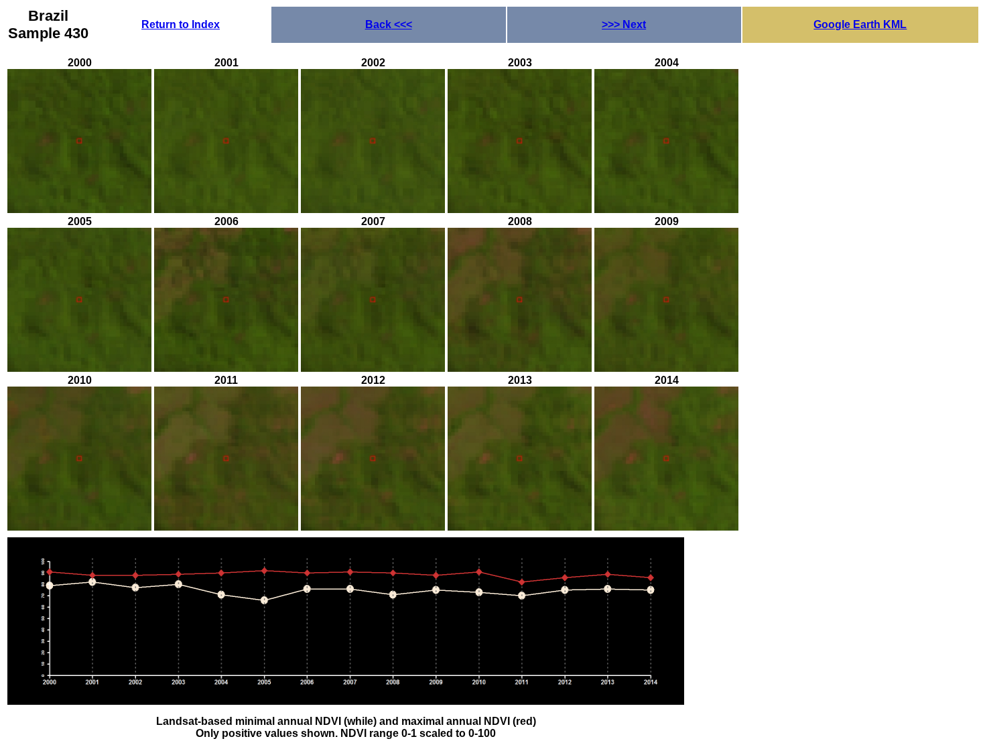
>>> (624, 24)
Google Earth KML (860, 24)
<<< (388, 24)
